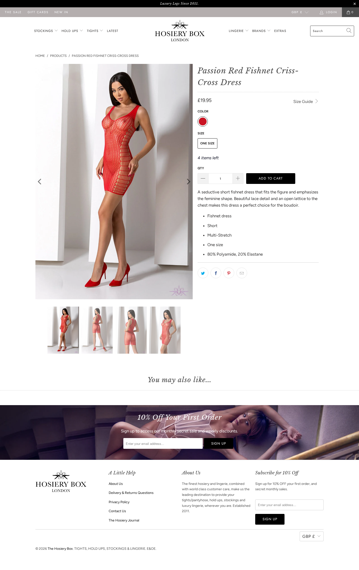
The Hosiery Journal (124, 520)
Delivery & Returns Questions (131, 493)
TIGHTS (93, 31)
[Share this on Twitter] (203, 273)
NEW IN (61, 12)
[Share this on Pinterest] (228, 273)
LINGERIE (237, 31)
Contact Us (117, 511)
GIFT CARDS (38, 12)
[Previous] (40, 182)
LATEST (112, 31)
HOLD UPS (70, 31)
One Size (207, 143)
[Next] (188, 182)
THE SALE (13, 12)
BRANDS (259, 31)
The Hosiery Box (60, 549)
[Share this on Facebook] (216, 273)
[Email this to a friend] (241, 273)
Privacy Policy (119, 502)
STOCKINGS (44, 31)
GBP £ (297, 12)
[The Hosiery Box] (180, 31)
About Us (116, 484)
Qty (201, 168)
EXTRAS (280, 31)
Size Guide (303, 101)
